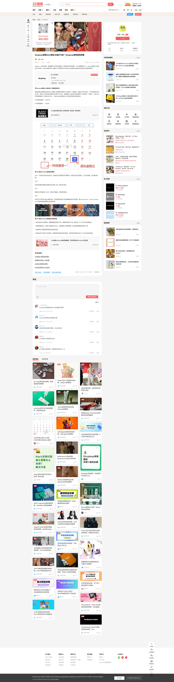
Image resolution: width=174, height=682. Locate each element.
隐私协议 (47, 659)
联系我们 (61, 659)
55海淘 (38, 4)
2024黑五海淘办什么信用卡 (42, 267)
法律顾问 (61, 665)
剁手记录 (57, 14)
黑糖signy (41, 347)
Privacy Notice (55, 679)
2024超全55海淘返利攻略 (42, 256)
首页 (34, 19)
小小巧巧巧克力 (43, 305)
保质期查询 (118, 124)
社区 (34, 14)
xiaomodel (41, 315)
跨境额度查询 (135, 124)
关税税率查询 (135, 117)
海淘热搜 (89, 659)
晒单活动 (84, 14)
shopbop (39, 272)
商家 (47, 10)
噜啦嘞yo (41, 336)
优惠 (39, 10)
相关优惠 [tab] (45, 359)
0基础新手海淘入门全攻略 (42, 260)
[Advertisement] (122, 285)
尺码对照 (109, 117)
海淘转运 (75, 14)
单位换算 (118, 117)
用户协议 (47, 662)
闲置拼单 (66, 14)
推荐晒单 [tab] (35, 359)
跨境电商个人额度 (75, 659)
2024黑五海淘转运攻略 (41, 264)
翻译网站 (109, 124)
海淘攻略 (48, 14)
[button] (48, 4)
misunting (41, 326)
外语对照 (127, 124)
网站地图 (47, 665)
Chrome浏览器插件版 (105, 662)
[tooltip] (43, 34)
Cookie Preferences (133, 678)
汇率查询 (127, 117)
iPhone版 (101, 659)
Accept (119, 678)
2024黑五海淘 (57, 272)
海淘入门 (89, 657)
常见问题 (61, 657)
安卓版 (101, 657)
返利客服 (61, 662)
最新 (40, 14)
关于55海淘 (48, 657)
